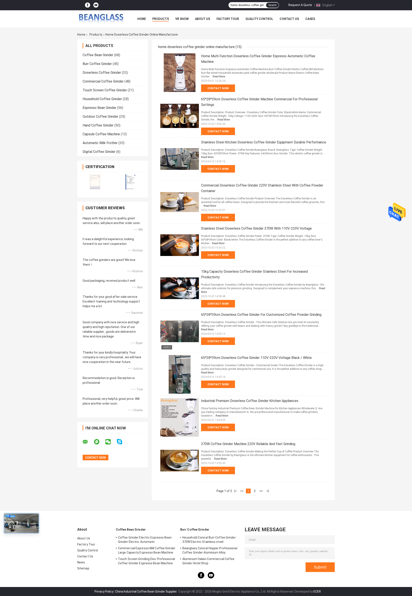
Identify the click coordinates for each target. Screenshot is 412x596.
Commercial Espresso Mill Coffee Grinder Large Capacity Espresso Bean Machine (146, 550)
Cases (310, 19)
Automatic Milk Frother (100, 143)
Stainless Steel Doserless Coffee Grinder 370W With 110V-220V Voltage (256, 228)
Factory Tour (228, 19)
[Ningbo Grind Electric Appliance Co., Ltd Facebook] (87, 5)
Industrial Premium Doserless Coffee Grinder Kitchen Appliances (249, 401)
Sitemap (83, 568)
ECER (317, 591)
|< (235, 491)
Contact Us (289, 19)
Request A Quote (300, 5)
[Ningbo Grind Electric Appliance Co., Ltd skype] (122, 442)
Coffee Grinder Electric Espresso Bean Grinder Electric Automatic (145, 539)
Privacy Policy (103, 591)
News (81, 562)
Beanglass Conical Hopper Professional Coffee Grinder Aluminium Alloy (209, 550)
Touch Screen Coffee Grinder (105, 90)
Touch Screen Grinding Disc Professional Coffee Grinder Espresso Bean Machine (146, 561)
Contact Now (218, 88)
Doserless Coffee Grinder (102, 73)
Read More (219, 76)
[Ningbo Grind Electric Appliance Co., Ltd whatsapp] (99, 442)
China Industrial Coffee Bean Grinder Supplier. (146, 591)
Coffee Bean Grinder (98, 55)
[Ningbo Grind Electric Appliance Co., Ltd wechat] (110, 442)
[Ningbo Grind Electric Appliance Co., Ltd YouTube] (96, 5)
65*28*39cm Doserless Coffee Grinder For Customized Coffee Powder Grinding (261, 315)
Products (160, 19)
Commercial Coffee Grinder (103, 81)
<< (242, 491)
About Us (202, 19)
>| (268, 491)
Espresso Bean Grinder (99, 108)
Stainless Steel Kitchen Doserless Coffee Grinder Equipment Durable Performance (263, 142)
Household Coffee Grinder (102, 99)
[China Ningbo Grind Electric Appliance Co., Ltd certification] (95, 182)
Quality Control (259, 19)
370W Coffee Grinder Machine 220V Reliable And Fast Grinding (248, 444)
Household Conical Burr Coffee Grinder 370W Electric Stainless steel (209, 539)
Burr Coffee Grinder (97, 64)
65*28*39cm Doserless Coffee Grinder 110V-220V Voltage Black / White (256, 358)
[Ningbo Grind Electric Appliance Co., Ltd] (100, 18)
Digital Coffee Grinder (99, 152)
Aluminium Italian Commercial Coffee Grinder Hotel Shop (208, 561)
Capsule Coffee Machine (101, 134)
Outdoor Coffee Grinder (100, 116)
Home (141, 19)
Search (272, 5)
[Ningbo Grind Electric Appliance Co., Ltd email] (88, 442)
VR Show (182, 19)
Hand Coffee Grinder (98, 125)
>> (261, 491)
